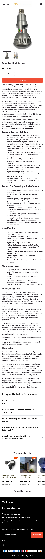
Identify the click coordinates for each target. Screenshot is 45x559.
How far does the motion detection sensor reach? (22, 411)
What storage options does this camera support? (22, 419)
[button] (3, 3)
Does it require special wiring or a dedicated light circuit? (22, 437)
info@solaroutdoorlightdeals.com (18, 518)
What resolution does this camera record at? (22, 402)
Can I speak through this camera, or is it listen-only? (22, 428)
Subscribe (37, 535)
